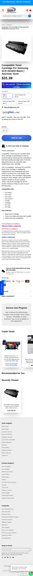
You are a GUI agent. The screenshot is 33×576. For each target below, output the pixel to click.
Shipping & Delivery (7, 437)
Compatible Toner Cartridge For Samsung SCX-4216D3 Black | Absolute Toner (11, 398)
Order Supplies (6, 493)
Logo (11, 10)
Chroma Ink (5, 487)
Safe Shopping (6, 527)
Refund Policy (5, 447)
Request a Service (7, 490)
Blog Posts (5, 525)
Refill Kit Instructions (7, 471)
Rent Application (6, 538)
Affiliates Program (7, 522)
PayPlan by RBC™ (7, 450)
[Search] (29, 16)
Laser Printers (5, 474)
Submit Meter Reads (7, 495)
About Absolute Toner (7, 509)
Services (4, 485)
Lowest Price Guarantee (8, 439)
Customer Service (7, 431)
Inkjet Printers (5, 477)
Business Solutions (7, 519)
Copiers (4, 479)
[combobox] (16, 16)
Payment (4, 445)
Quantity (4, 127)
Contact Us (5, 455)
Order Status (5, 429)
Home (3, 24)
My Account (5, 426)
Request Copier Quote (8, 498)
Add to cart (16, 138)
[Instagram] (10, 557)
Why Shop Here (6, 511)
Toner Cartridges (6, 466)
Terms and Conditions (8, 530)
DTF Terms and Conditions (9, 532)
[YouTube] (13, 557)
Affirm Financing (6, 453)
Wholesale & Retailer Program (10, 517)
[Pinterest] (8, 557)
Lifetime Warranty (6, 442)
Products (9, 24)
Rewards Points (6, 514)
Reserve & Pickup (7, 434)
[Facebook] (2, 557)
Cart (30, 10)
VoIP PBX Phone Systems (9, 482)
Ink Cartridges (5, 469)
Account (27, 10)
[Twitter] (5, 557)
